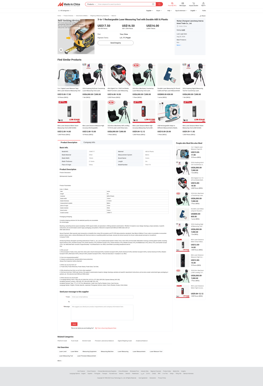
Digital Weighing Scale (125, 341)
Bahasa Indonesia (188, 373)
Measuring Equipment (90, 351)
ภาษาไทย (165, 373)
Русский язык (113, 373)
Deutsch (128, 373)
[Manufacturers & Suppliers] (69, 4)
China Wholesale (123, 371)
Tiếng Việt (178, 373)
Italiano (121, 373)
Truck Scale (74, 341)
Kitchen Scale (86, 341)
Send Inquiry (115, 43)
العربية (142, 373)
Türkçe (171, 373)
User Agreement (143, 378)
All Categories (64, 11)
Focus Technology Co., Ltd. (118, 378)
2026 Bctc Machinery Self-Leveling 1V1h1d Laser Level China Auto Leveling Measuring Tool (197, 271)
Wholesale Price (134, 371)
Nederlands (135, 373)
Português (97, 373)
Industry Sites (144, 371)
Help (168, 11)
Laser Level (62, 351)
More (178, 45)
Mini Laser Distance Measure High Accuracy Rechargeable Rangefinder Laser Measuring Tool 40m (197, 256)
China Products (91, 371)
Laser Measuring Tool (66, 356)
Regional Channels (156, 371)
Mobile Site (176, 371)
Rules (204, 11)
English (83, 373)
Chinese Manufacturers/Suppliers (107, 371)
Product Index (167, 371)
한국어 (148, 373)
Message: (66, 306)
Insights (183, 371)
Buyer (158, 11)
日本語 (154, 373)
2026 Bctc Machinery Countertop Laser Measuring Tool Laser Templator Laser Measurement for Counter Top (197, 194)
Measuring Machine (107, 351)
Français (104, 373)
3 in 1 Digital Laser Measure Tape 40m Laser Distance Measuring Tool (197, 148)
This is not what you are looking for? (82, 328)
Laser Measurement (139, 351)
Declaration (153, 378)
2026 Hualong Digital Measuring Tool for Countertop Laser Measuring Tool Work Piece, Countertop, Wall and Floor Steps (197, 225)
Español (90, 373)
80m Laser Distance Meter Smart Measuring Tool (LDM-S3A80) (197, 241)
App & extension (180, 11)
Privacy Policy (162, 378)
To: (69, 302)
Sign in (203, 5)
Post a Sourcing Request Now (105, 328)
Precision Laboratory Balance (104, 341)
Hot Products (81, 371)
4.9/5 (183, 30)
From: (67, 297)
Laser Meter (74, 351)
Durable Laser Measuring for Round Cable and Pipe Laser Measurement (197, 210)
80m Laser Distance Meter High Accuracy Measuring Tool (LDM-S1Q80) (197, 287)
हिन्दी (159, 373)
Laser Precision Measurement (86, 356)
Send (74, 324)
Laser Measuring (123, 351)
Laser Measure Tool (156, 351)
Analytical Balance (142, 341)
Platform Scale (62, 341)
